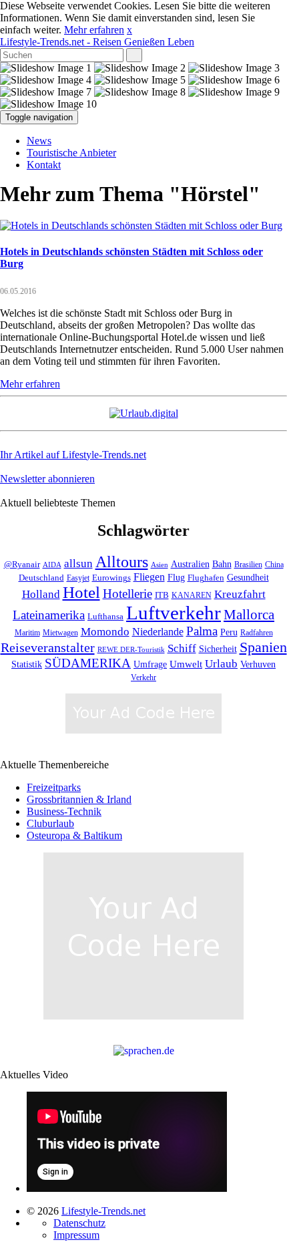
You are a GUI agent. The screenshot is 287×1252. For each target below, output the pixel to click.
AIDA (52, 565)
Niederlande (158, 631)
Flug (176, 578)
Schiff (182, 648)
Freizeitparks (54, 787)
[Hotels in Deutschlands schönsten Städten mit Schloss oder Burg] (141, 225)
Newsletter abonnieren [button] (47, 478)
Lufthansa (105, 616)
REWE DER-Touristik (131, 649)
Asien (159, 565)
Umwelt (186, 664)
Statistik (26, 664)
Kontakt (44, 164)
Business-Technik (64, 811)
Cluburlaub (50, 823)
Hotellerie (127, 594)
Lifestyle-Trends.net (97, 41)
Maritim (27, 633)
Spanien (263, 647)
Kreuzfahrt (240, 594)
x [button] (129, 29)
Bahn (222, 564)
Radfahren (256, 633)
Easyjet (78, 578)
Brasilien (248, 565)
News (39, 140)
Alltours (121, 562)
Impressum (76, 1235)
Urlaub (221, 663)
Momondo (105, 631)
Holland (41, 594)
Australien (190, 564)
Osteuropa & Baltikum (74, 835)
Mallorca (249, 615)
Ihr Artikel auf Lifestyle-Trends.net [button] (73, 454)
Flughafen (206, 578)
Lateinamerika (49, 615)
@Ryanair (22, 564)
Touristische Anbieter (71, 152)
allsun (78, 563)
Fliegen (149, 577)
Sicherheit (218, 649)
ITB (162, 595)
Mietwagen (60, 633)
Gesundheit (248, 578)
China (274, 565)
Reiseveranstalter (48, 647)
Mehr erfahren (94, 29)
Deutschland (41, 578)
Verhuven (258, 664)
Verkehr (143, 677)
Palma (202, 631)
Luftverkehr (173, 612)
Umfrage (150, 664)
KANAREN (192, 595)
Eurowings (111, 578)
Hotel (81, 592)
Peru (229, 632)
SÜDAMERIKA (88, 663)
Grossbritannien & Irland (79, 799)
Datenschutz (79, 1223)
